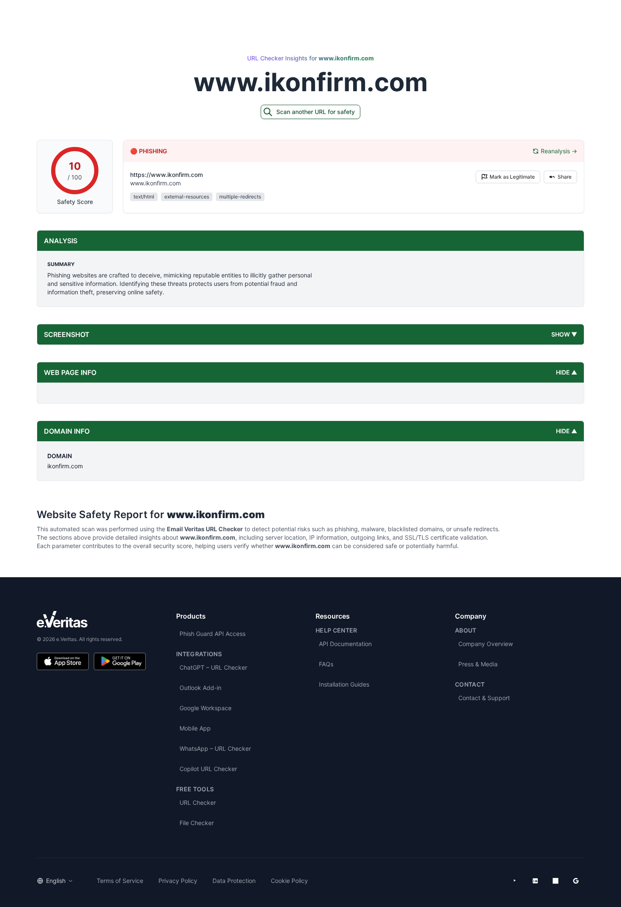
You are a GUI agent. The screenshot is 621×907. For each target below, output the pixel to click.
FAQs (326, 664)
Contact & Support (484, 697)
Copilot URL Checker (208, 768)
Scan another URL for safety (315, 111)
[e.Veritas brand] (91, 619)
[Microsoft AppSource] (555, 880)
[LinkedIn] (535, 880)
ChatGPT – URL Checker (213, 667)
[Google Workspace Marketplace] (575, 880)
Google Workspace (206, 707)
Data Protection (234, 880)
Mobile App (195, 728)
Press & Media (478, 664)
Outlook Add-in (200, 687)
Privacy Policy (177, 880)
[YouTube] (515, 880)
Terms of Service (120, 880)
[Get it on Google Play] (120, 661)
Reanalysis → (559, 151)
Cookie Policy (289, 880)
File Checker (197, 822)
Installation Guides (344, 684)
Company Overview (485, 643)
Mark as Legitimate (512, 177)
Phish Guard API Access (212, 633)
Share (565, 177)
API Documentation (345, 643)
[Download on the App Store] (63, 661)
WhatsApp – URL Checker (215, 748)
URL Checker (198, 802)
